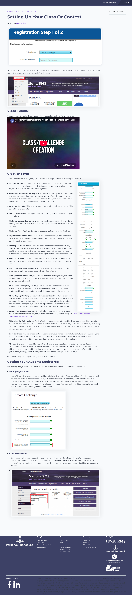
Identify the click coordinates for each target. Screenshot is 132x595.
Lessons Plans (64, 540)
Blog (61, 542)
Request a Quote (65, 551)
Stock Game (40, 542)
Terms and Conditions (89, 547)
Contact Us (86, 540)
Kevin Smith (21, 23)
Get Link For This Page (117, 11)
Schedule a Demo (65, 549)
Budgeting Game (42, 540)
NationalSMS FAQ (29, 11)
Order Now (63, 554)
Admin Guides (13, 11)
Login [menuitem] (125, 2)
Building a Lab (41, 547)
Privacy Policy (87, 545)
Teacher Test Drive (65, 547)
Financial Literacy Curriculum (46, 545)
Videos (62, 545)
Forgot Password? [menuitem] (110, 2)
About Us (85, 542)
